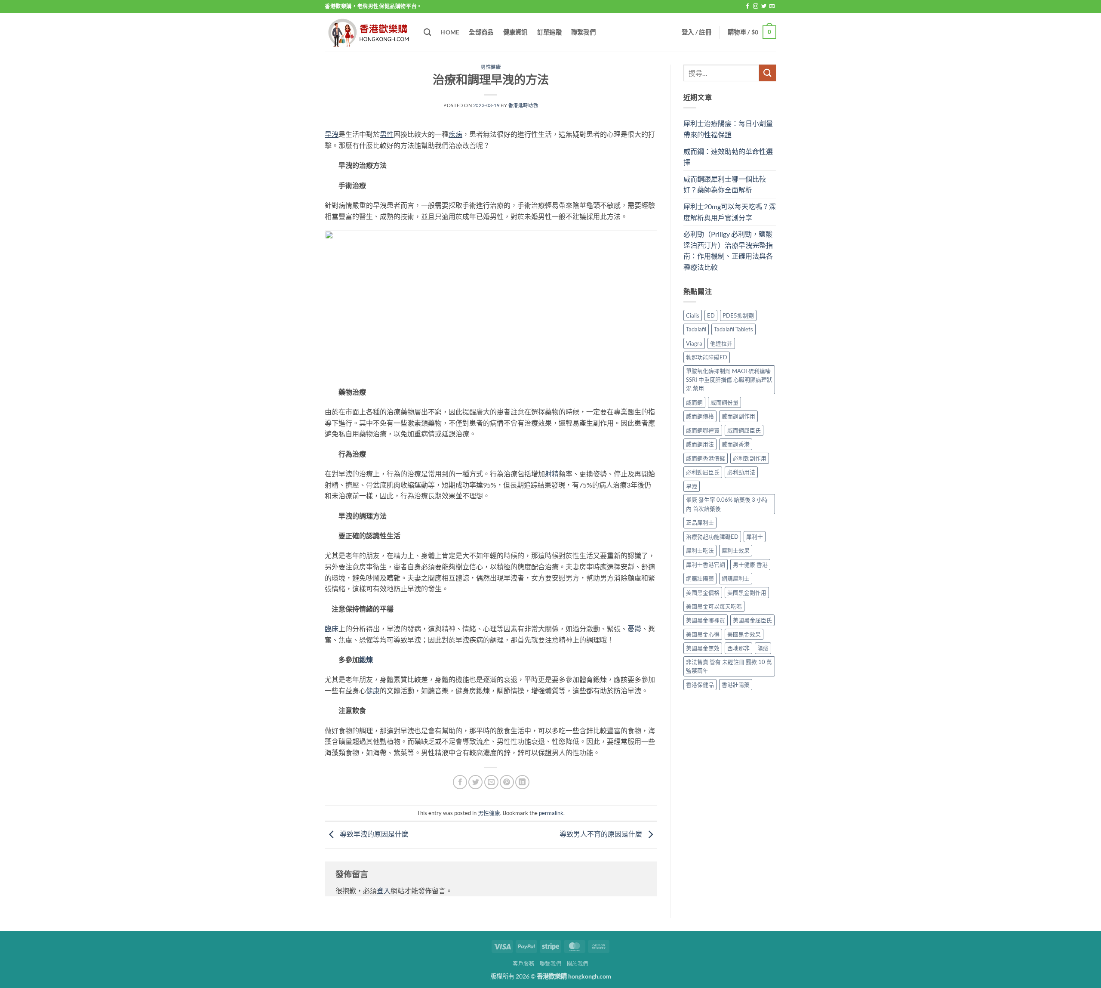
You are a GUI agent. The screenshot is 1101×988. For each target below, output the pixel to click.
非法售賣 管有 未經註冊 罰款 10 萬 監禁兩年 (729, 666)
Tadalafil (696, 329)
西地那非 (738, 648)
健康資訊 (515, 32)
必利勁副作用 (749, 458)
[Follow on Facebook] (747, 6)
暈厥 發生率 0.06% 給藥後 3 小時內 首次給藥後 (727, 504)
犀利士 (754, 536)
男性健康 (491, 67)
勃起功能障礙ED (706, 357)
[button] (696, 32)
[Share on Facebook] (460, 782)
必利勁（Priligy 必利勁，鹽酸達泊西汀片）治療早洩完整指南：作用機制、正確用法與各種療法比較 (728, 250)
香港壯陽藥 (736, 684)
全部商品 (481, 32)
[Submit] (767, 73)
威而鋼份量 (724, 402)
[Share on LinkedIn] (522, 782)
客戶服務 (523, 963)
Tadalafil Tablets (733, 329)
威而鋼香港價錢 (705, 458)
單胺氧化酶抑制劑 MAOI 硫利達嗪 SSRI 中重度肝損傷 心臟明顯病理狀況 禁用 (729, 379)
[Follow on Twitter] (763, 6)
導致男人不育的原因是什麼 (601, 834)
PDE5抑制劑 (738, 315)
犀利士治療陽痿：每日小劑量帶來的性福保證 (728, 129)
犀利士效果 (736, 550)
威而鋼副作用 (738, 416)
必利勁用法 (741, 472)
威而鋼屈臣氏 (744, 430)
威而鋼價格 (700, 416)
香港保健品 (700, 684)
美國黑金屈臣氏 (752, 620)
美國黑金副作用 (746, 592)
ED (711, 315)
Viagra (694, 343)
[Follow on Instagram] (755, 6)
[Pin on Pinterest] (507, 782)
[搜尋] (427, 32)
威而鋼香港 (736, 444)
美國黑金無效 (703, 648)
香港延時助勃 (523, 105)
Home (449, 32)
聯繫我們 (583, 32)
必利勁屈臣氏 (703, 472)
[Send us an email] (772, 6)
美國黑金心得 (703, 634)
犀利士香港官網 (705, 564)
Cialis (692, 315)
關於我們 (577, 963)
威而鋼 (694, 402)
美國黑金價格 (703, 592)
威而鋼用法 (700, 444)
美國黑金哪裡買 (705, 620)
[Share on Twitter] (475, 782)
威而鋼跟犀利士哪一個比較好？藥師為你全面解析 (724, 184)
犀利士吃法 (700, 550)
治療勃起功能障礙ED (712, 536)
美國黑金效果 (744, 634)
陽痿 (763, 648)
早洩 (691, 486)
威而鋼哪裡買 (703, 430)
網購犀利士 (736, 578)
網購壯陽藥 (700, 578)
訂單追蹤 (549, 32)
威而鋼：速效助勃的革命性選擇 (728, 157)
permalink (551, 812)
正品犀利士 (700, 522)
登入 (384, 890)
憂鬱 (634, 628)
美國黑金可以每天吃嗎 (714, 606)
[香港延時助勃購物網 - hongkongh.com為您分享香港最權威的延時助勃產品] (368, 32)
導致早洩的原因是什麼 (373, 834)
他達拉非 (721, 343)
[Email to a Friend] (491, 782)
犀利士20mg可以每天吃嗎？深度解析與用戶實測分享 (729, 212)
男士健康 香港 (750, 564)
